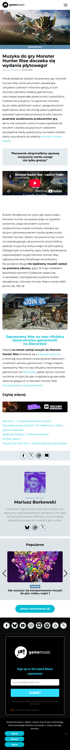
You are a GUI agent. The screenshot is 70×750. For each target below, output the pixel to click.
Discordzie (29, 372)
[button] (65, 573)
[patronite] (55, 625)
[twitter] (31, 455)
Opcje (14, 744)
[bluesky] (14, 625)
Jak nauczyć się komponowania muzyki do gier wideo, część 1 (35, 592)
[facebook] (23, 455)
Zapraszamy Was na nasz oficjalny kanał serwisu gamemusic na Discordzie (35, 340)
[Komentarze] (46, 455)
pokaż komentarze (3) (35, 608)
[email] (39, 455)
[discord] (39, 625)
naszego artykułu (49, 354)
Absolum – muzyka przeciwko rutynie (26, 421)
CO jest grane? (11, 438)
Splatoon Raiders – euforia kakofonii (25, 434)
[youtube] (23, 625)
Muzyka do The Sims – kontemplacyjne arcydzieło (34, 443)
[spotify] (47, 625)
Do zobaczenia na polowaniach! (22, 385)
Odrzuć (14, 739)
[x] (63, 625)
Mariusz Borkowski (11, 70)
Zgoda (14, 733)
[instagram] (31, 625)
